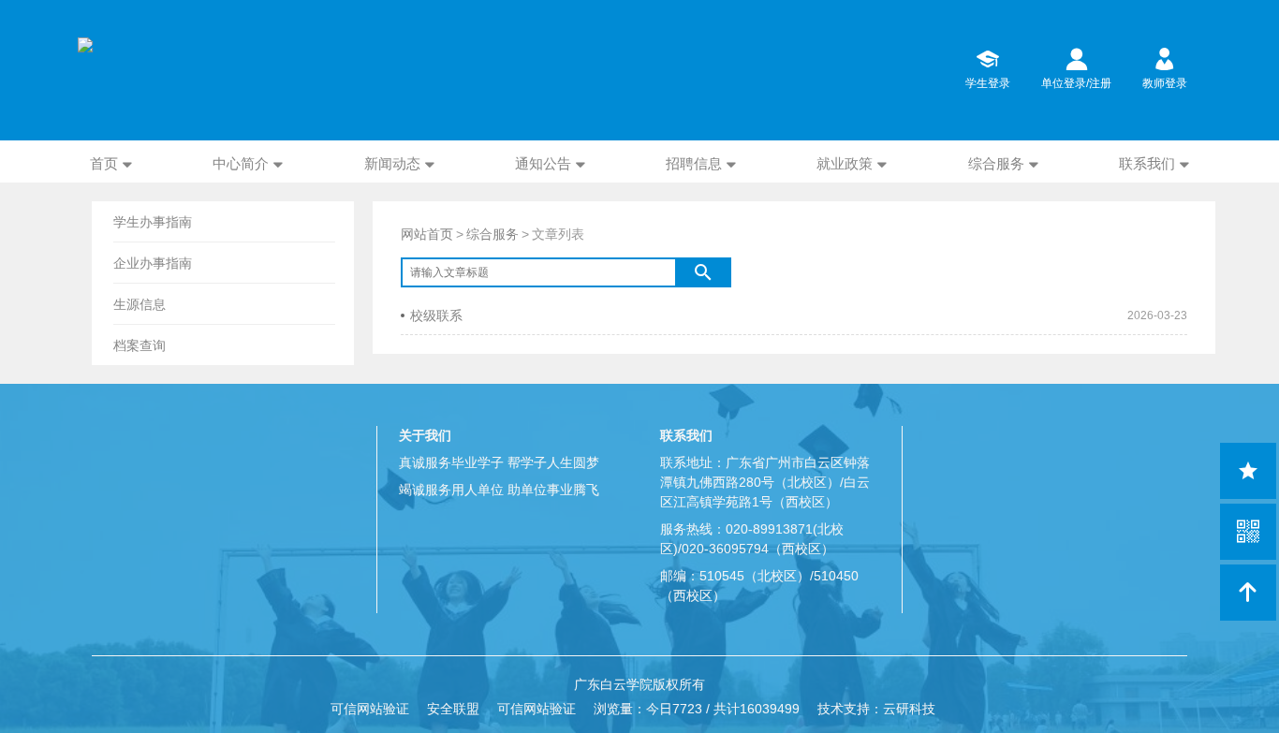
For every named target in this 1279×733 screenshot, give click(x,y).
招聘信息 (694, 163)
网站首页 (427, 234)
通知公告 (543, 163)
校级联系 (436, 315)
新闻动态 (392, 163)
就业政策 (844, 163)
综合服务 (996, 163)
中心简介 (241, 163)
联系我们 (1147, 163)
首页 (104, 163)
